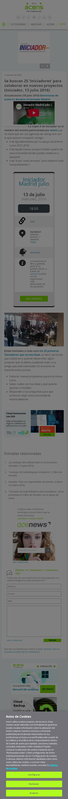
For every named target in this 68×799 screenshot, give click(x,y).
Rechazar (34, 783)
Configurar (34, 774)
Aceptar (34, 793)
